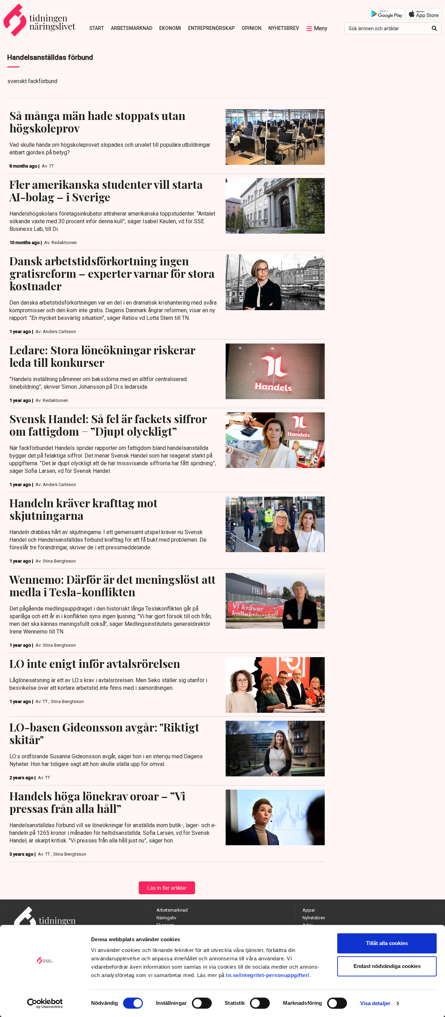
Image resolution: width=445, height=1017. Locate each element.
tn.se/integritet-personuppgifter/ (267, 975)
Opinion (251, 28)
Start (96, 28)
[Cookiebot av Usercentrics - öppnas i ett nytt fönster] (45, 1003)
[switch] (202, 1003)
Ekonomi (170, 28)
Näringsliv (166, 917)
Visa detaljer (375, 1003)
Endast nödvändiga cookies (387, 966)
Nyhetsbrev (283, 28)
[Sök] (434, 28)
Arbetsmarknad (131, 28)
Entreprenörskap (211, 28)
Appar (308, 910)
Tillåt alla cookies (387, 943)
